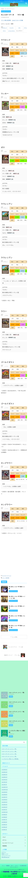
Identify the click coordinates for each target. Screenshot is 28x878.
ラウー (4, 30)
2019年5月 (4, 824)
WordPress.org (5, 857)
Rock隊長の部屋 (23, 865)
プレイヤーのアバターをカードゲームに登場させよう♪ (14, 869)
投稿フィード (5, 854)
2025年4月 (4, 779)
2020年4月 (4, 804)
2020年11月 (5, 787)
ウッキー (12, 27)
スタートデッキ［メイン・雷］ (17, 721)
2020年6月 (4, 799)
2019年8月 (4, 817)
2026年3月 (4, 774)
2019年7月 (4, 819)
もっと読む (15, 637)
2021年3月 (4, 782)
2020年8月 (4, 794)
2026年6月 (4, 769)
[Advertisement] (14, 558)
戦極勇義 (7, 865)
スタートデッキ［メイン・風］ (17, 702)
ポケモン (16, 865)
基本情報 (7, 577)
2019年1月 (4, 829)
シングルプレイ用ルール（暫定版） (10, 759)
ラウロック (4, 27)
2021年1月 (4, 784)
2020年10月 (5, 789)
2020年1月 (4, 809)
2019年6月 (4, 822)
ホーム (3, 865)
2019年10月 (5, 812)
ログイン (4, 852)
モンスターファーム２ (6, 575)
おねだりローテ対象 (17, 20)
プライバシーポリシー (14, 867)
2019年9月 (4, 814)
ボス (19, 27)
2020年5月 (4, 802)
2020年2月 (4, 807)
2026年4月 (4, 772)
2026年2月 (4, 777)
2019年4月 (4, 827)
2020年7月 (4, 797)
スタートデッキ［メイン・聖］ (17, 692)
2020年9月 (4, 792)
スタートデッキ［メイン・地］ (17, 711)
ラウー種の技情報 (6, 20)
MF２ (12, 865)
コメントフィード (6, 855)
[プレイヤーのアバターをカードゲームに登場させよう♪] (14, 5)
